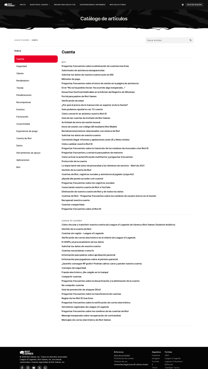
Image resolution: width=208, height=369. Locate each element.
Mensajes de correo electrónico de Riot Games (86, 320)
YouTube (155, 361)
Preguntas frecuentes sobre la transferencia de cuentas (91, 294)
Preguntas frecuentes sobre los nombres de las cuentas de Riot (95, 311)
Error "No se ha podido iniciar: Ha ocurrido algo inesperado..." (93, 87)
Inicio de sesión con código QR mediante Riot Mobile (89, 126)
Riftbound (169, 364)
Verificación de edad (73, 100)
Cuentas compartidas (73, 204)
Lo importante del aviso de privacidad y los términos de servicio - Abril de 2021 (103, 165)
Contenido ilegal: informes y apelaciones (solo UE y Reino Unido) (95, 139)
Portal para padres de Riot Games (79, 96)
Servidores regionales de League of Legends (85, 307)
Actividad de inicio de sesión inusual (81, 122)
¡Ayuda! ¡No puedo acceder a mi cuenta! (82, 178)
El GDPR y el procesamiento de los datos (83, 242)
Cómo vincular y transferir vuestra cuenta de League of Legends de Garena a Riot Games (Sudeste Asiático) (118, 224)
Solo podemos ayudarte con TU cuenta (82, 109)
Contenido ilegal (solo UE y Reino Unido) (131, 364)
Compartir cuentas (71, 276)
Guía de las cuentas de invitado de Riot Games (86, 118)
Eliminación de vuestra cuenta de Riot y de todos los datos (92, 191)
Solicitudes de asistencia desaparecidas (83, 70)
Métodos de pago (71, 79)
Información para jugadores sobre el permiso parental (90, 259)
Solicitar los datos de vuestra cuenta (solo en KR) (88, 74)
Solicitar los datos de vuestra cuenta (81, 135)
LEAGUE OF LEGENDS (21, 40)
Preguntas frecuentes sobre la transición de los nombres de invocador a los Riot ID (105, 148)
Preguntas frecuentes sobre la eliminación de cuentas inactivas (95, 66)
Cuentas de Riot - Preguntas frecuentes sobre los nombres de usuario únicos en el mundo (109, 196)
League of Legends (173, 358)
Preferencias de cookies (124, 358)
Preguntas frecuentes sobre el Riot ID (81, 209)
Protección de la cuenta (74, 161)
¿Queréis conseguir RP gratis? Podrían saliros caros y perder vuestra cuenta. (102, 263)
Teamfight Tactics (172, 368)
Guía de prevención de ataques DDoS (81, 289)
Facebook (156, 355)
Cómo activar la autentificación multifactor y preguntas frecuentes (97, 157)
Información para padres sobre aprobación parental (88, 255)
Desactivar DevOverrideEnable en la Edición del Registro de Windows (98, 92)
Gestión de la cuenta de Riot (76, 170)
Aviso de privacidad (122, 355)
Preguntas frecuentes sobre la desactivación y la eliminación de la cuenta (100, 281)
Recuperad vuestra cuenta (76, 200)
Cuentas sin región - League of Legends (83, 233)
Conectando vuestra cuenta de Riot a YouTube (86, 187)
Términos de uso (120, 361)
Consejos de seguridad (74, 268)
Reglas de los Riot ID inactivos (77, 298)
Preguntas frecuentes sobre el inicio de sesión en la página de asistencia (100, 83)
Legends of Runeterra (174, 361)
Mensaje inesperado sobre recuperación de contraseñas (91, 315)
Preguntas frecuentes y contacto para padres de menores (92, 152)
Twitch (154, 368)
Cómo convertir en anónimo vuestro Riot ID (84, 113)
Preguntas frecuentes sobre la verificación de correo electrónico (96, 302)
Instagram (156, 358)
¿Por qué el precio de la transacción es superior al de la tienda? (95, 105)
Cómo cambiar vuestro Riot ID (77, 144)
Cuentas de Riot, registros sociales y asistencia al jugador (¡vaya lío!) (98, 174)
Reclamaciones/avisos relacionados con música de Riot (91, 131)
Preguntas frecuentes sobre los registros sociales (88, 183)
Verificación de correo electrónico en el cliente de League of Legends (99, 237)
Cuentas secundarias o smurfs (78, 250)
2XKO (167, 355)
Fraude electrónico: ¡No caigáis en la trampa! (85, 272)
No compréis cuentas (73, 285)
